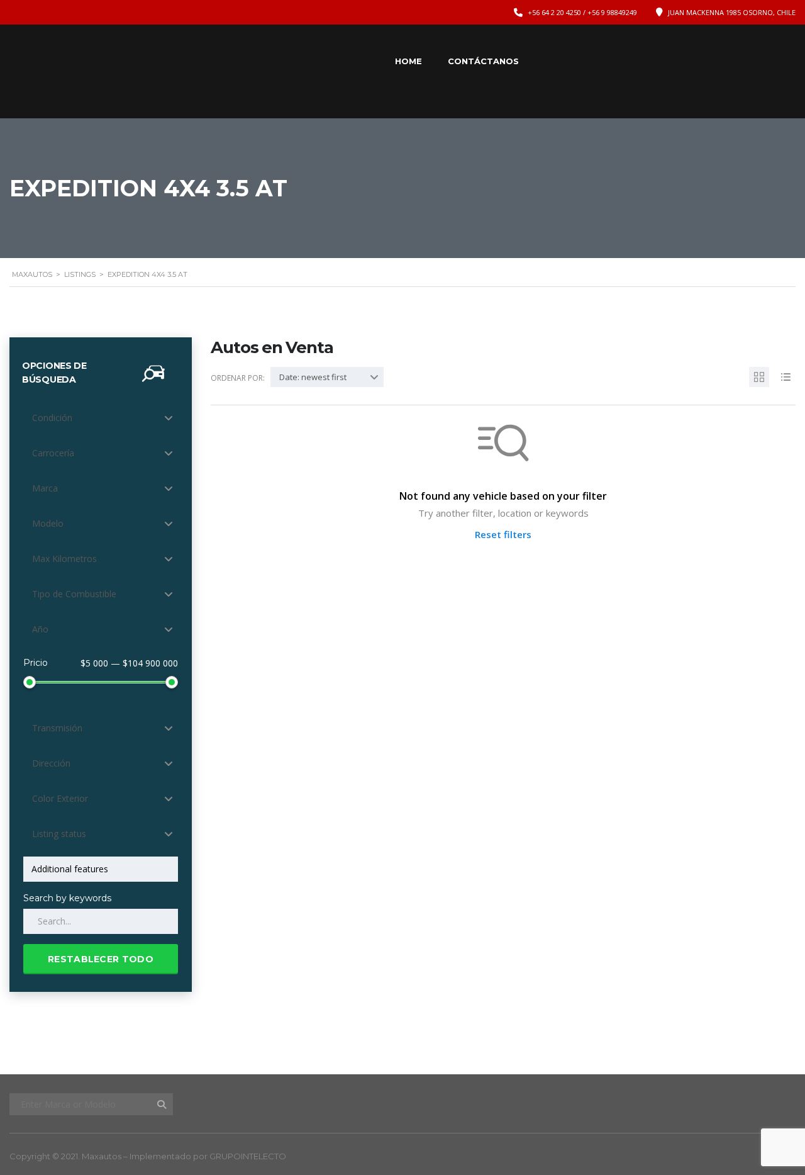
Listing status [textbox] (59, 834)
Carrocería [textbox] (53, 453)
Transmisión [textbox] (57, 728)
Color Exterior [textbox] (60, 798)
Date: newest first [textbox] (313, 377)
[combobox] (100, 417)
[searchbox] (102, 869)
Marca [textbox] (45, 488)
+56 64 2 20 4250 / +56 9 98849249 (582, 12)
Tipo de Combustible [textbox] (74, 594)
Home (408, 61)
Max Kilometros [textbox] (64, 559)
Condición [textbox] (52, 418)
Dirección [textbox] (51, 763)
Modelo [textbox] (48, 523)
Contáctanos (483, 61)
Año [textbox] (40, 629)
